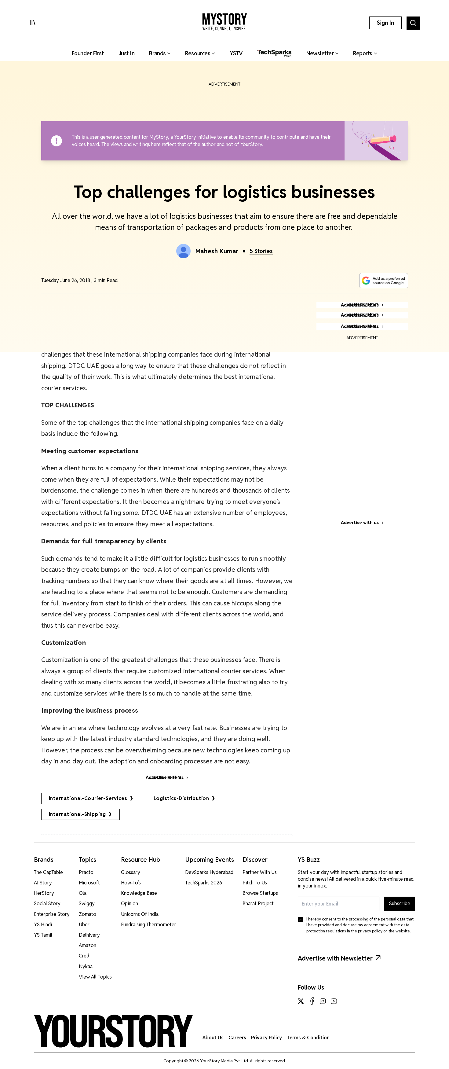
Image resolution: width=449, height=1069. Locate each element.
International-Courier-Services (88, 798)
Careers (237, 1037)
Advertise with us (360, 522)
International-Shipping (77, 814)
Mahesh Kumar (217, 251)
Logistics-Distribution (182, 798)
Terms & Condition (308, 1037)
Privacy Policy (266, 1037)
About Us (213, 1037)
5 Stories (261, 251)
